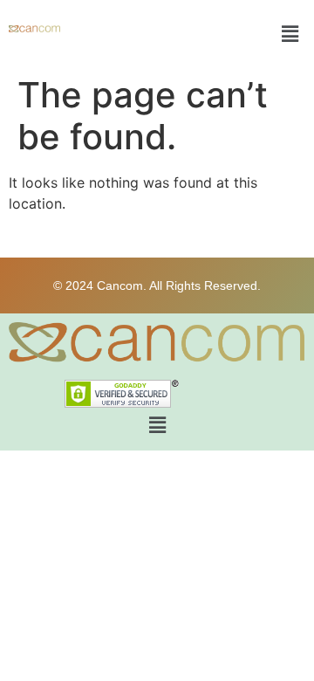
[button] (290, 33)
